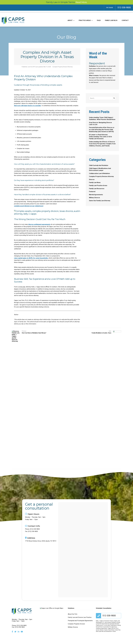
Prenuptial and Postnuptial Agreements (80, 620)
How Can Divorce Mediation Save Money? (34, 333)
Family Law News (95, 182)
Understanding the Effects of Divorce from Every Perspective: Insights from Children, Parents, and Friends (102, 144)
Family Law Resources (96, 188)
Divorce (91, 179)
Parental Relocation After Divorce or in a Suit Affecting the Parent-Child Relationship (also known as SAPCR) (101, 129)
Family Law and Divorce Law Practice (79, 617)
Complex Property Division (76, 624)
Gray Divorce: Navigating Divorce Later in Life (100, 123)
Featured (92, 191)
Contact (125, 20)
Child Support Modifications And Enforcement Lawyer (100, 169)
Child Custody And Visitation (98, 165)
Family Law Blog (111, 20)
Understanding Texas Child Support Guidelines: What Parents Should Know (102, 118)
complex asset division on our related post (28, 206)
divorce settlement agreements (39, 224)
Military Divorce (94, 197)
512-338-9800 (124, 7)
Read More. (81, 2)
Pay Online (109, 7)
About (70, 20)
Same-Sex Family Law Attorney (99, 200)
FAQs (99, 20)
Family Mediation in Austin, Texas (101, 333)
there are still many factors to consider (27, 105)
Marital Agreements (96, 194)
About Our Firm (72, 614)
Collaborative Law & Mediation (99, 173)
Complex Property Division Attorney (62, 66)
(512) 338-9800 (35, 529)
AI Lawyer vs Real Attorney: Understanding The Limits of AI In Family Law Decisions (100, 137)
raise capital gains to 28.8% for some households (31, 258)
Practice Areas (85, 20)
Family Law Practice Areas (98, 185)
